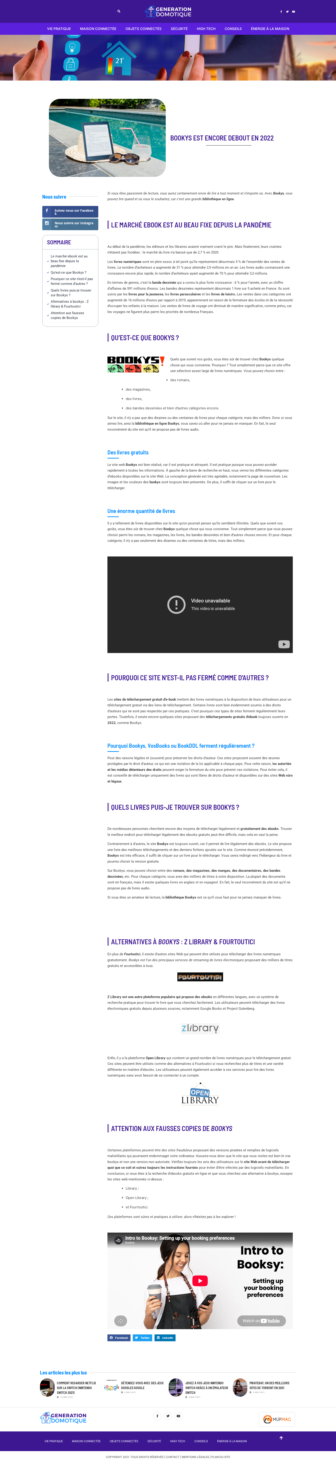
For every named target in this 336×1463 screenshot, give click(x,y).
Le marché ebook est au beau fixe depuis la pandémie (69, 261)
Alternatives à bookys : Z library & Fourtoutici (70, 304)
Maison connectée (98, 29)
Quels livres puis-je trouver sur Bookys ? (71, 292)
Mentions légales (195, 1457)
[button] (119, 11)
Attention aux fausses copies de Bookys (67, 315)
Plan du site (220, 1457)
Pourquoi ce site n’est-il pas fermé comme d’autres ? (72, 281)
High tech (206, 29)
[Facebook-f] (281, 11)
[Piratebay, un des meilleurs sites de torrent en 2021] (240, 1389)
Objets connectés (143, 29)
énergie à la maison (270, 29)
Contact (172, 1457)
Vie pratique (59, 29)
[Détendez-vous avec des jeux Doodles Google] (111, 1389)
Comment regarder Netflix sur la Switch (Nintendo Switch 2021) (76, 1388)
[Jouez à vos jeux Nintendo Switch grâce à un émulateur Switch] (176, 1389)
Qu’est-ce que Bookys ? (68, 272)
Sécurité (179, 29)
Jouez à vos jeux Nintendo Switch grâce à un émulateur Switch (206, 1388)
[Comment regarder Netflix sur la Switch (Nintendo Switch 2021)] (47, 1389)
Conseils (233, 29)
